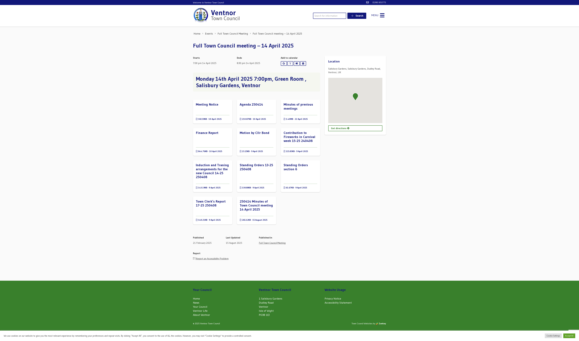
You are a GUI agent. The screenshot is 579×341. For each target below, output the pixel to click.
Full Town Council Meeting (272, 242)
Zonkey (382, 323)
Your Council (200, 306)
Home (196, 298)
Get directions (339, 128)
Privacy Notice (333, 298)
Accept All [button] (569, 336)
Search (359, 15)
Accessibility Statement (338, 302)
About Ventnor (201, 315)
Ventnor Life (200, 310)
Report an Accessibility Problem (212, 258)
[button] (355, 96)
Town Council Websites (362, 323)
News (196, 302)
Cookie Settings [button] (553, 336)
